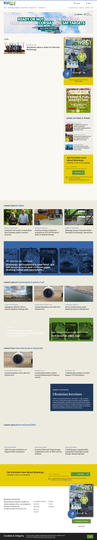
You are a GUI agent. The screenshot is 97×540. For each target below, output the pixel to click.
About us (36, 509)
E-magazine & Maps (73, 7)
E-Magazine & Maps (81, 521)
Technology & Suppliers (14, 7)
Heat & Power (24, 7)
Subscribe (81, 7)
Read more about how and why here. (44, 537)
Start (5, 7)
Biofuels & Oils (33, 7)
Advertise (87, 7)
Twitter (50, 504)
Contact (36, 512)
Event (92, 7)
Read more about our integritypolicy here (79, 179)
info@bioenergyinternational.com (15, 509)
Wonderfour (37, 532)
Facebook (51, 506)
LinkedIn (50, 501)
